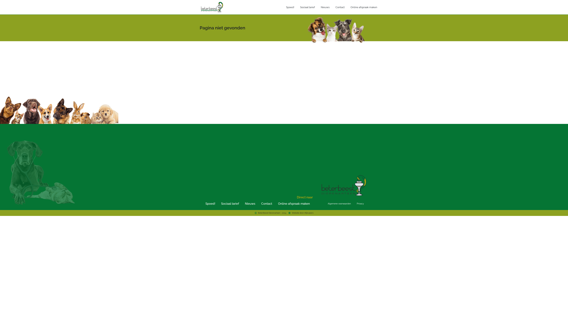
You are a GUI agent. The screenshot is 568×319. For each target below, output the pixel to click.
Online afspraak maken (364, 7)
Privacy (360, 203)
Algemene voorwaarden (339, 203)
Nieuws (325, 7)
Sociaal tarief (307, 7)
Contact (340, 7)
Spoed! (290, 7)
